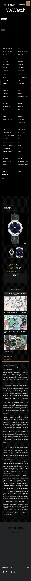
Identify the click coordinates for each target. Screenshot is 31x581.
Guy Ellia (5, 155)
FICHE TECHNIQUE (8, 359)
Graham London (7, 148)
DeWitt (5, 109)
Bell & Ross (6, 54)
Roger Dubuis (21, 132)
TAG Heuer (20, 148)
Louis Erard (21, 64)
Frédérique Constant (9, 135)
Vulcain (20, 168)
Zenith (19, 171)
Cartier (5, 83)
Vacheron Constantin (23, 161)
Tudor (19, 155)
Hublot (5, 171)
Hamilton (5, 158)
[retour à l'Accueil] (3, 201)
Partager (18, 289)
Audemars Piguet (7, 45)
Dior (4, 113)
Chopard (5, 93)
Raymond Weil (21, 122)
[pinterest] (14, 572)
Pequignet (20, 103)
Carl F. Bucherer (7, 80)
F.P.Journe (5, 138)
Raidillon (20, 116)
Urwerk (20, 158)
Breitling (5, 70)
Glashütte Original (8, 145)
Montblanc (21, 83)
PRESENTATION (8, 356)
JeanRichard (21, 58)
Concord (5, 96)
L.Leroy (20, 74)
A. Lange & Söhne (7, 48)
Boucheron (6, 64)
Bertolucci (6, 58)
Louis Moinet (21, 67)
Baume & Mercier (7, 51)
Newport (17, 265)
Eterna (5, 126)
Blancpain (5, 61)
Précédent (5, 251)
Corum (5, 100)
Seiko (19, 138)
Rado (19, 113)
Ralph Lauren (21, 119)
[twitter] (6, 572)
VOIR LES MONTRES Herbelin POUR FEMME (15, 294)
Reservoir (20, 126)
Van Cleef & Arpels (23, 164)
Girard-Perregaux (8, 142)
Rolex (19, 135)
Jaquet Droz (21, 54)
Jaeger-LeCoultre (23, 51)
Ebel (4, 122)
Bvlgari (5, 74)
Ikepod (19, 45)
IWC (19, 48)
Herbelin (5, 164)
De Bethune (6, 103)
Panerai (20, 93)
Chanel (5, 87)
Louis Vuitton (21, 70)
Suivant (26, 251)
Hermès (5, 168)
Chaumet (5, 90)
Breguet (5, 67)
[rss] (9, 572)
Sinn (19, 142)
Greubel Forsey (7, 151)
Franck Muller (7, 132)
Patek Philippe (21, 100)
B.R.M (4, 77)
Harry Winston (7, 161)
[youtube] (11, 572)
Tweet (13, 289)
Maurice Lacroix (22, 77)
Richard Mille (21, 129)
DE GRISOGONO (6, 106)
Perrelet (20, 106)
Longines (20, 61)
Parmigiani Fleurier (23, 96)
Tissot (19, 151)
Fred (4, 129)
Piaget (19, 109)
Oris (19, 90)
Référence (5, 208)
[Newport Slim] (11, 252)
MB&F (19, 80)
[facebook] (3, 572)
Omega (19, 87)
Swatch (20, 145)
